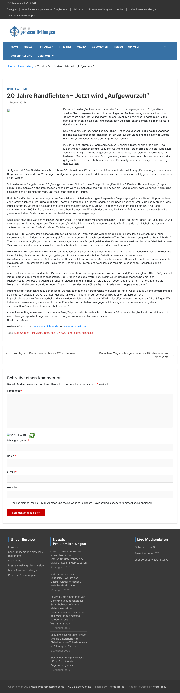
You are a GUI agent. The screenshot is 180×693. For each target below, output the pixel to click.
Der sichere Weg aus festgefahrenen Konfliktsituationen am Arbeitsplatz (134, 355)
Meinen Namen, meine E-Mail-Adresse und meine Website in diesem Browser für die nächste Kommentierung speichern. (82, 502)
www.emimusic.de (75, 326)
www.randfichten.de (46, 326)
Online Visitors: (144, 547)
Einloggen (12, 9)
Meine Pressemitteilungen (142, 9)
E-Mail (12, 471)
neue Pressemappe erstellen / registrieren (45, 9)
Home (15, 46)
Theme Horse (116, 686)
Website (12, 487)
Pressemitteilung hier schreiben (106, 9)
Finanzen (46, 46)
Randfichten (74, 332)
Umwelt (134, 46)
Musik (54, 332)
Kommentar (14, 390)
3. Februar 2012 (16, 102)
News (62, 332)
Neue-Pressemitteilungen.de (47, 686)
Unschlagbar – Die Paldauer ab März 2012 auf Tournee (43, 353)
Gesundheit (100, 46)
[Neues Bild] (32, 435)
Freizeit (29, 46)
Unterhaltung (21, 55)
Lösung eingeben (18, 440)
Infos (46, 332)
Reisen (118, 46)
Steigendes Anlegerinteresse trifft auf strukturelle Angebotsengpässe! (67, 661)
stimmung (87, 332)
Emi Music (36, 332)
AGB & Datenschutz (79, 686)
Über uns (44, 55)
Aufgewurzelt (21, 332)
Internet (65, 46)
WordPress (159, 686)
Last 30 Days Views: (147, 559)
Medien (82, 46)
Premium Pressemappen (22, 15)
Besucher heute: (145, 553)
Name (11, 455)
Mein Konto (79, 9)
